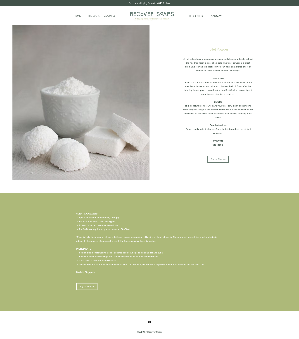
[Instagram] (149, 321)
